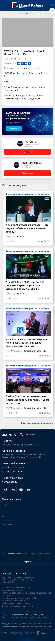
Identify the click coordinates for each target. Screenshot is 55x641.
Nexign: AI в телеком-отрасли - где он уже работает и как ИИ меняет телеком (27, 228)
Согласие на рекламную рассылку (17, 606)
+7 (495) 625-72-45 (13, 467)
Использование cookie (12, 590)
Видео (13, 14)
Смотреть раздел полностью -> (37, 423)
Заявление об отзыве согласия (16, 603)
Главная (5, 14)
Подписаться (27, 152)
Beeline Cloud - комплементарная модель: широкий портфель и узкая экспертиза (28, 400)
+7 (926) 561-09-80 (18, 118)
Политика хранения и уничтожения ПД (19, 598)
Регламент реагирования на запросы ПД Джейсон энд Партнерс (26, 594)
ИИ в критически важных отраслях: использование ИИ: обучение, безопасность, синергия (28, 343)
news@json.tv (13, 122)
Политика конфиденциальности (16, 587)
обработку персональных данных (35, 553)
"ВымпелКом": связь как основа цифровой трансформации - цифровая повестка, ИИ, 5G (25, 285)
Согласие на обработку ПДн (14, 601)
